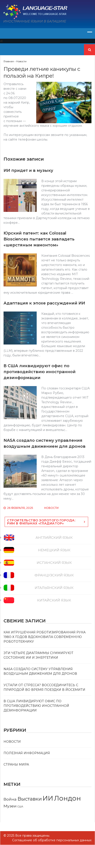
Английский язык (54, 537)
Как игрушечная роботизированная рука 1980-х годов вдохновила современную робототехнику (45, 636)
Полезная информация (27, 753)
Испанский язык (54, 563)
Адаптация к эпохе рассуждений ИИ (44, 303)
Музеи (10, 806)
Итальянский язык (54, 588)
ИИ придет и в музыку (28, 170)
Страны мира (16, 764)
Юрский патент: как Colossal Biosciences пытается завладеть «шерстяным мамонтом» (39, 239)
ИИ (48, 798)
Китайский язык (54, 600)
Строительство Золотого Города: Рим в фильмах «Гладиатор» (41, 521)
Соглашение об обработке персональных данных (51, 840)
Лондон (67, 798)
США (20, 806)
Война (10, 799)
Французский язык (54, 575)
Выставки (29, 799)
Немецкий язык (54, 550)
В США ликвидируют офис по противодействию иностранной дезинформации (40, 371)
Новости (51, 508)
